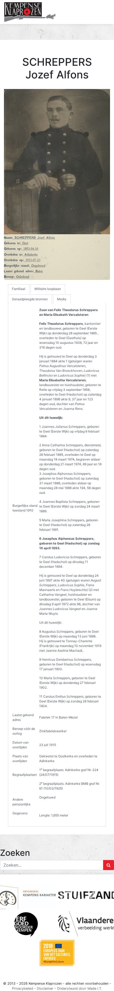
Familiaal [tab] (18, 289)
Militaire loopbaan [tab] (47, 289)
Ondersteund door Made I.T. (79, 988)
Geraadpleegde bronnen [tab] (30, 299)
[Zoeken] (108, 865)
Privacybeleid (22, 988)
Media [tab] (61, 299)
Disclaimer (45, 988)
